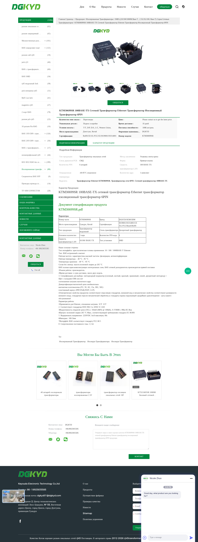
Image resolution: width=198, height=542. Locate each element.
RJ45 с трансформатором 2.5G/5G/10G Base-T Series (36, 148)
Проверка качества (91, 501)
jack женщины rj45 (36, 91)
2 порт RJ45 (36, 112)
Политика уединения (93, 519)
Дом (82, 6)
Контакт (148, 6)
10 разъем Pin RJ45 (36, 126)
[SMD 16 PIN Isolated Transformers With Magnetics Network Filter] (117, 54)
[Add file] (145, 538)
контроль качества (29, 208)
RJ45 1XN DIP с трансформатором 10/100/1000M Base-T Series (36, 134)
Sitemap (87, 513)
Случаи (135, 6)
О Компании (26, 197)
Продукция (36, 20)
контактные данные (30, 214)
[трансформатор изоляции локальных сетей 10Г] (115, 376)
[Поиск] (177, 6)
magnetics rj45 (36, 105)
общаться (164, 6)
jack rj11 (36, 62)
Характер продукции (103, 143)
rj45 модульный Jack (36, 84)
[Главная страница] (26, 7)
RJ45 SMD (36, 76)
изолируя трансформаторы (98, 342)
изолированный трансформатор (72, 342)
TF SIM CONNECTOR (36, 191)
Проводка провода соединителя (36, 184)
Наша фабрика (27, 203)
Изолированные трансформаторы (36, 169)
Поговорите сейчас (30, 230)
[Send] (191, 538)
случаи (23, 225)
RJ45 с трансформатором (36, 69)
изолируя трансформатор (121, 342)
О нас (92, 6)
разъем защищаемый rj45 (36, 34)
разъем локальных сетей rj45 (36, 26)
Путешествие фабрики (93, 495)
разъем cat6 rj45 (36, 55)
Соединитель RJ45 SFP (36, 176)
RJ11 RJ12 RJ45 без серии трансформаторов (36, 162)
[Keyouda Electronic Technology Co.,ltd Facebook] (20, 521)
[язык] (183, 6)
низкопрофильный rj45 (36, 155)
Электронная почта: (39, 495)
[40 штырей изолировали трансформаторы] (51, 376)
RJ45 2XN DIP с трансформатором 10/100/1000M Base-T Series (36, 141)
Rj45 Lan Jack (36, 98)
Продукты (106, 6)
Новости (121, 6)
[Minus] (191, 478)
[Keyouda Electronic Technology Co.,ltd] (24, 256)
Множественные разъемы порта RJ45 (36, 41)
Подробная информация (72, 143)
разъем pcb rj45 (36, 119)
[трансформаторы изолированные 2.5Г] (83, 376)
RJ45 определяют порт (36, 48)
